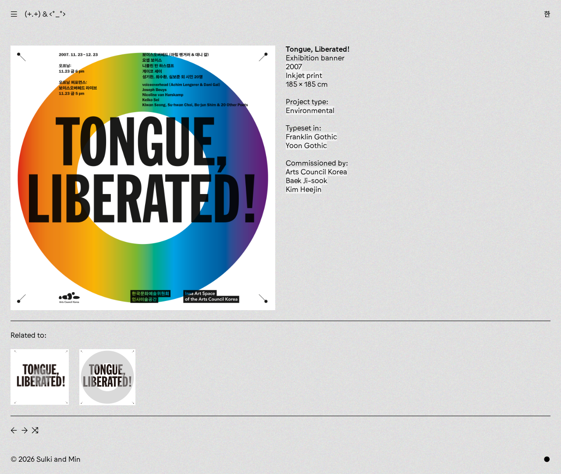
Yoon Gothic (306, 145)
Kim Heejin (304, 189)
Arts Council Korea (316, 171)
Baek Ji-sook (306, 180)
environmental (310, 110)
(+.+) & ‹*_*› (45, 14)
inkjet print (304, 75)
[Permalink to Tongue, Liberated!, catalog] (40, 377)
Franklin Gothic (311, 136)
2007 (294, 66)
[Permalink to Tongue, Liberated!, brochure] (107, 377)
